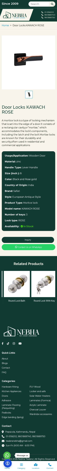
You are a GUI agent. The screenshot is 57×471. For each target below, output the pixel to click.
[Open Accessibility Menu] (8, 463)
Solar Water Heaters (40, 396)
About (5, 358)
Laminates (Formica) (40, 400)
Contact (49, 468)
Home (5, 25)
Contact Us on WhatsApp (29, 247)
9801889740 (49, 15)
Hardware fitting (10, 386)
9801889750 (49, 17)
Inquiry (28, 240)
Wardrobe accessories (41, 414)
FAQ (4, 372)
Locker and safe (38, 391)
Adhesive (6, 400)
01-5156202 (49, 12)
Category (21, 468)
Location (35, 468)
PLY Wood (35, 386)
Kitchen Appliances (11, 391)
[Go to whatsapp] (7, 455)
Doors (5, 396)
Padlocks (6, 412)
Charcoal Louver (38, 409)
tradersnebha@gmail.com (19, 441)
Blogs (5, 363)
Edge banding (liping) (13, 417)
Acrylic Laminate (38, 405)
